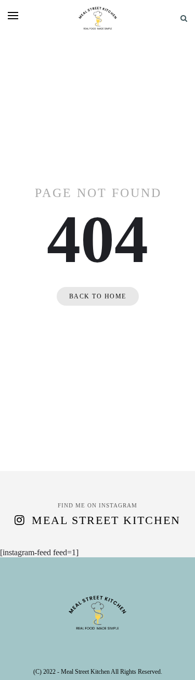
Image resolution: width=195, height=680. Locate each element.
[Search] (183, 18)
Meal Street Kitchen (106, 520)
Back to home (97, 296)
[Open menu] (13, 15)
